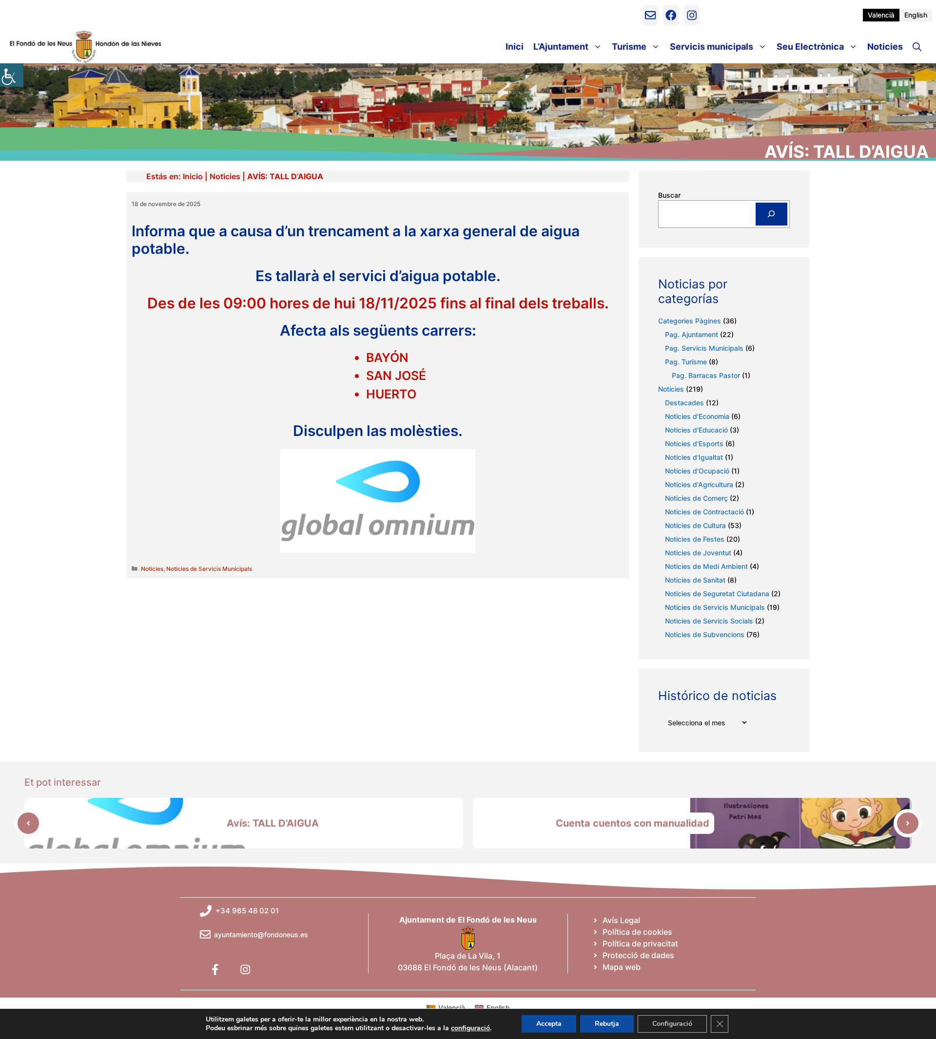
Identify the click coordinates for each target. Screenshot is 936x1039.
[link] (11, 75)
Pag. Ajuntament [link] (691, 334)
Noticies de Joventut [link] (698, 552)
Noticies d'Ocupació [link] (697, 471)
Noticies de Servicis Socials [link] (709, 621)
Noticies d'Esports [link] (694, 443)
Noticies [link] (885, 46)
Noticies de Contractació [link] (704, 512)
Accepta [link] (549, 1023)
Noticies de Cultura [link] (695, 525)
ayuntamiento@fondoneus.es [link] (261, 934)
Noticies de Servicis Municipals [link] (209, 568)
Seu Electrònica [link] (810, 46)
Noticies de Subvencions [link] (704, 634)
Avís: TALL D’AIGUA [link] (273, 823)
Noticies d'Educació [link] (696, 430)
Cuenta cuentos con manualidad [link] (632, 823)
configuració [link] (470, 1028)
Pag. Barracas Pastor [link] (706, 375)
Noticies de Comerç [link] (696, 498)
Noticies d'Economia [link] (697, 416)
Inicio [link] (193, 176)
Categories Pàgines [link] (689, 321)
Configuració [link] (672, 1023)
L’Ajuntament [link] (560, 46)
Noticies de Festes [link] (694, 539)
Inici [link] (515, 46)
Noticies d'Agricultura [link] (699, 484)
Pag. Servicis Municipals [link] (704, 348)
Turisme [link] (629, 46)
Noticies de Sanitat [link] (695, 580)
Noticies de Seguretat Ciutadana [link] (717, 593)
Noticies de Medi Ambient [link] (706, 566)
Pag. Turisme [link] (686, 362)
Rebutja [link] (607, 1023)
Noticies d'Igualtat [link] (694, 457)
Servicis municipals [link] (711, 46)
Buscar (669, 195)
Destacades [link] (684, 402)
